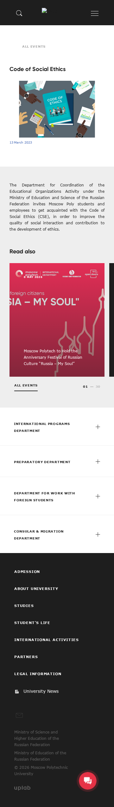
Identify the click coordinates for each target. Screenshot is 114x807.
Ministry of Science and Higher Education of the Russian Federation (36, 738)
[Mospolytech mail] (19, 715)
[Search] (19, 13)
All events (34, 46)
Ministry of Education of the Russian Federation (40, 756)
